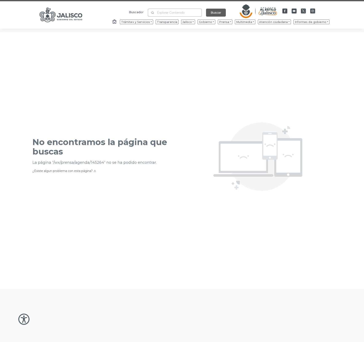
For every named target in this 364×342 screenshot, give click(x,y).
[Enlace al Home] (114, 21)
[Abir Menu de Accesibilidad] (24, 319)
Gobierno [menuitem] (205, 22)
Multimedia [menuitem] (244, 22)
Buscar (216, 13)
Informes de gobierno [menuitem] (310, 22)
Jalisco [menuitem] (187, 22)
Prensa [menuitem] (224, 22)
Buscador (136, 12)
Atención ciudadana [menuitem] (273, 22)
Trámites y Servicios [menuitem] (135, 22)
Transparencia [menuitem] (167, 22)
